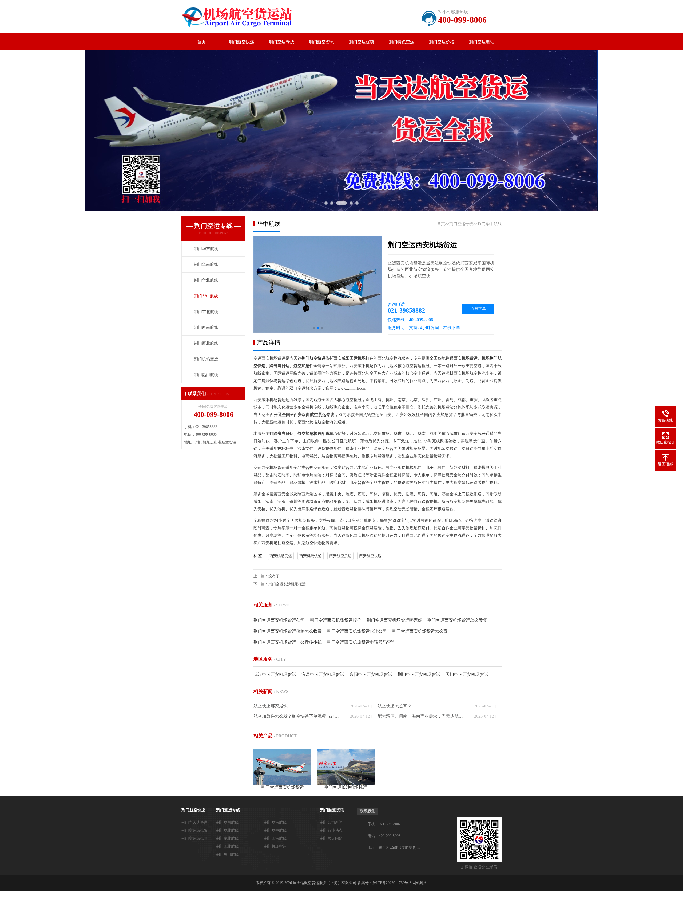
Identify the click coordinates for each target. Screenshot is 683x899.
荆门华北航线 (227, 830)
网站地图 (419, 883)
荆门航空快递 (241, 42)
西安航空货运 (340, 556)
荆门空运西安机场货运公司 (279, 620)
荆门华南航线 (275, 822)
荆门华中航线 (490, 224)
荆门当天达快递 (194, 822)
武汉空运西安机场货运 (274, 674)
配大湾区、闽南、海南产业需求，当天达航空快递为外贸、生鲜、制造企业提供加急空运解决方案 (421, 716)
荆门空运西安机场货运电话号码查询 (361, 642)
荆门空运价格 (441, 42)
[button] (314, 328)
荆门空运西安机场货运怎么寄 (420, 631)
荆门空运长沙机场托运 (287, 584)
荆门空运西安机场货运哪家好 (394, 620)
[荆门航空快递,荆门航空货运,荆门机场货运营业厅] (241, 17)
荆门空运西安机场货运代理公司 (357, 631)
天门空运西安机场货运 (467, 674)
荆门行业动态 (331, 830)
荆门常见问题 (331, 838)
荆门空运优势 (361, 42)
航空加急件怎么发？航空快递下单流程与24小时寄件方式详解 (296, 716)
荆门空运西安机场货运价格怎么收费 (287, 631)
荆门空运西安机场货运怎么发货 (457, 620)
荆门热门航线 (227, 855)
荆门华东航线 (227, 822)
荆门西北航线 (227, 846)
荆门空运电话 (481, 42)
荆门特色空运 (401, 42)
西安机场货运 (280, 556)
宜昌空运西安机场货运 (322, 674)
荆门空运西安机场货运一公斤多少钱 (287, 642)
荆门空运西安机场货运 (419, 674)
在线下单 (478, 309)
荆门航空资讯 (321, 42)
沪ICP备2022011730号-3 (391, 883)
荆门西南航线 (275, 838)
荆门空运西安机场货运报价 (335, 620)
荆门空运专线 (281, 42)
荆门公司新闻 (331, 822)
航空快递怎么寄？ (395, 706)
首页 (201, 42)
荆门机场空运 (275, 846)
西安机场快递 (310, 556)
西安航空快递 (370, 556)
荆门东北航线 (227, 838)
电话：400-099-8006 (384, 836)
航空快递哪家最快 (270, 706)
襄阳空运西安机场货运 (371, 674)
